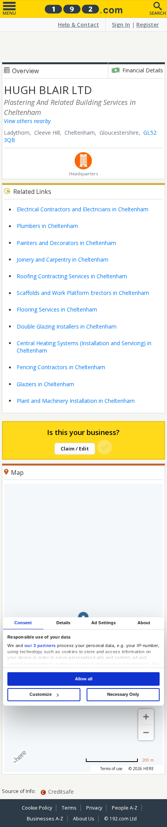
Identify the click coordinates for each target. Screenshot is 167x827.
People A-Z (124, 808)
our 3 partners (40, 646)
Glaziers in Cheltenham (45, 384)
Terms (69, 808)
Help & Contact (78, 24)
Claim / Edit (75, 448)
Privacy (94, 808)
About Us (83, 818)
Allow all (83, 678)
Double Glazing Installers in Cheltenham (67, 326)
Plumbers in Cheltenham (47, 225)
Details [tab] (63, 622)
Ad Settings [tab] (103, 622)
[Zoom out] (146, 732)
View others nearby (27, 121)
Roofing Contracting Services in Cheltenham (72, 276)
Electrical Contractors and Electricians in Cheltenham (82, 209)
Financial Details (142, 70)
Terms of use (111, 768)
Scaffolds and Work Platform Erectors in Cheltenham (83, 292)
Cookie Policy (37, 808)
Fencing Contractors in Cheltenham (61, 367)
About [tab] (144, 622)
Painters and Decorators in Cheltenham (66, 243)
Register (147, 24)
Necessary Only (123, 694)
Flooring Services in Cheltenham (57, 309)
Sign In (121, 24)
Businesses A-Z (45, 818)
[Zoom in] (146, 716)
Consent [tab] (23, 622)
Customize (41, 694)
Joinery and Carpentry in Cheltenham (62, 259)
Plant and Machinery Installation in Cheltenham (76, 400)
